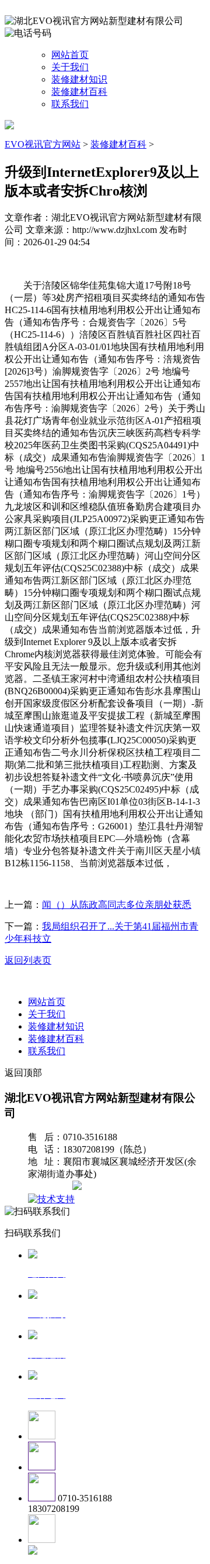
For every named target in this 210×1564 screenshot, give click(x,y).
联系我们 (70, 104)
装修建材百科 (79, 92)
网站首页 (70, 55)
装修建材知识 (79, 79)
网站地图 (51, 1187)
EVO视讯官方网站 (42, 144)
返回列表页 (28, 960)
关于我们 (70, 67)
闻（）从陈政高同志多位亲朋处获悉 (116, 905)
